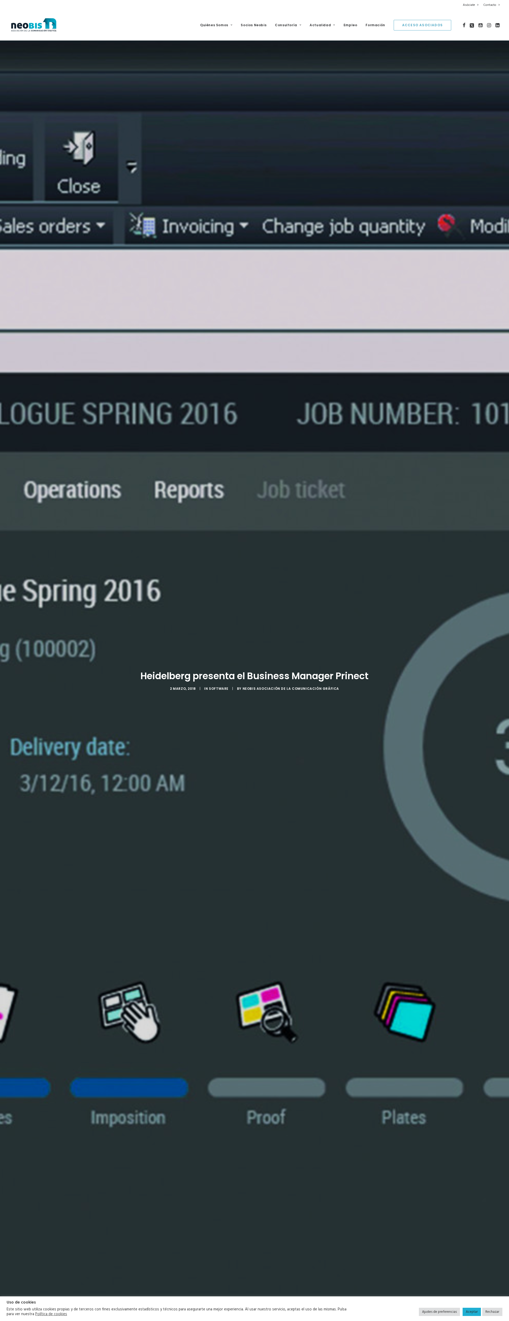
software (219, 688)
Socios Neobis (253, 25)
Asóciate (469, 5)
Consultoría (286, 25)
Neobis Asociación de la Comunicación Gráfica (291, 688)
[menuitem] (471, 5)
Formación (375, 25)
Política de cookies (51, 1314)
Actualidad (320, 25)
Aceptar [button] (472, 1312)
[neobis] (34, 25)
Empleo (350, 25)
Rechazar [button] (492, 1312)
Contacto (489, 5)
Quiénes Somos (214, 25)
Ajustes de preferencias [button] (439, 1312)
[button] (464, 25)
